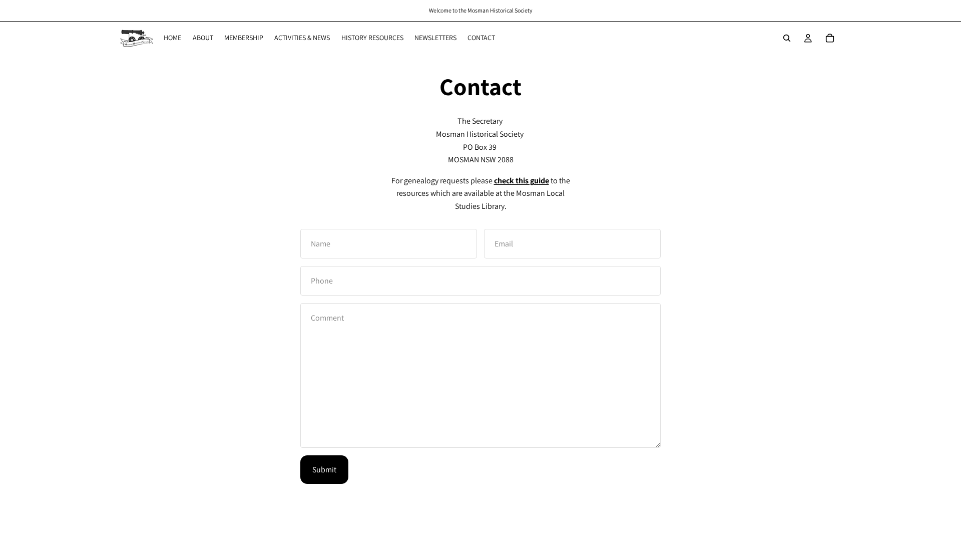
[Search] (787, 38)
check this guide (521, 180)
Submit (324, 469)
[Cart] (830, 38)
